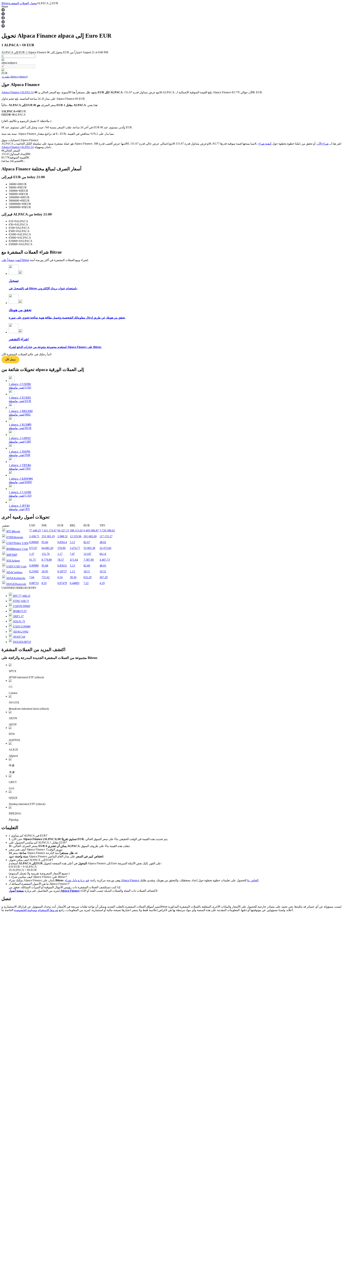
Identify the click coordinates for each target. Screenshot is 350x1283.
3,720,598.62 (107, 530)
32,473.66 (105, 548)
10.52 (103, 571)
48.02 (103, 542)
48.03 (103, 565)
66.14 (103, 553)
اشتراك (4, 1052)
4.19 (102, 583)
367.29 (104, 577)
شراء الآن (322, 143)
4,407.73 (105, 559)
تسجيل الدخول (16, 1051)
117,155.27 (106, 536)
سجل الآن (10, 359)
